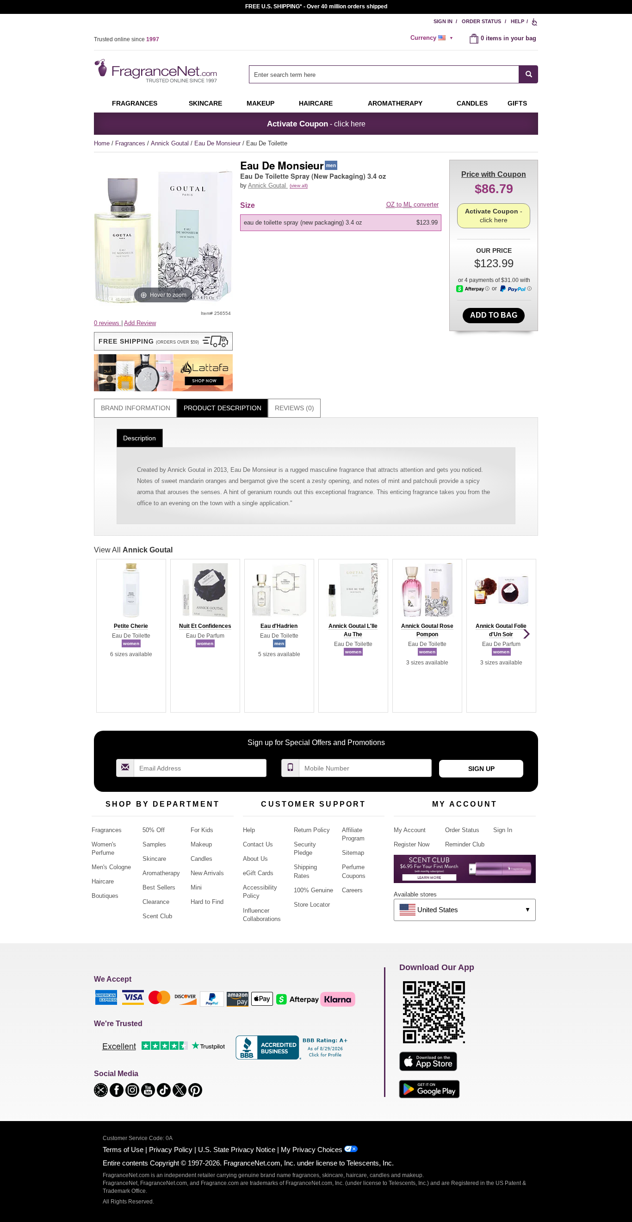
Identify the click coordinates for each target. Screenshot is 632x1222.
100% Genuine (313, 890)
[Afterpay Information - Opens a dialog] (472, 288)
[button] (163, 341)
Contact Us (258, 844)
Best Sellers (159, 887)
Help (517, 21)
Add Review (140, 323)
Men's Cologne (111, 867)
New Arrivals (207, 873)
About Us (255, 858)
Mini (196, 887)
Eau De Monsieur (218, 143)
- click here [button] (316, 123)
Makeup (260, 103)
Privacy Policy (170, 1149)
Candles (201, 858)
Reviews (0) (294, 408)
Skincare (205, 103)
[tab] (135, 408)
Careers (352, 890)
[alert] (433, 38)
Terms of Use (123, 1149)
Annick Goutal (171, 143)
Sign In (443, 21)
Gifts (517, 103)
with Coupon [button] (493, 174)
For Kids (202, 830)
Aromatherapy (161, 873)
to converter (412, 204)
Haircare (316, 103)
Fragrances (134, 103)
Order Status (481, 21)
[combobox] (393, 74)
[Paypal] (212, 999)
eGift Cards (258, 873)
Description (139, 438)
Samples (154, 844)
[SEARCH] (528, 74)
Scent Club (157, 916)
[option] (340, 222)
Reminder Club (464, 844)
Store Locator (312, 904)
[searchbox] (384, 74)
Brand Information (135, 408)
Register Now (411, 844)
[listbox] (342, 222)
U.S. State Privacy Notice (236, 1149)
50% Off (154, 830)
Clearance (156, 901)
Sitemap (353, 852)
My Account (410, 830)
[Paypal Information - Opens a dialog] (515, 289)
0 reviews (107, 323)
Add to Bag (493, 315)
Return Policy (312, 830)
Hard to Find (207, 901)
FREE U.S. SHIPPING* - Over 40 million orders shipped (316, 6)
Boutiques (105, 895)
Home (102, 143)
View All (133, 550)
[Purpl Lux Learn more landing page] (465, 872)
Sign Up (481, 768)
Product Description (222, 408)
